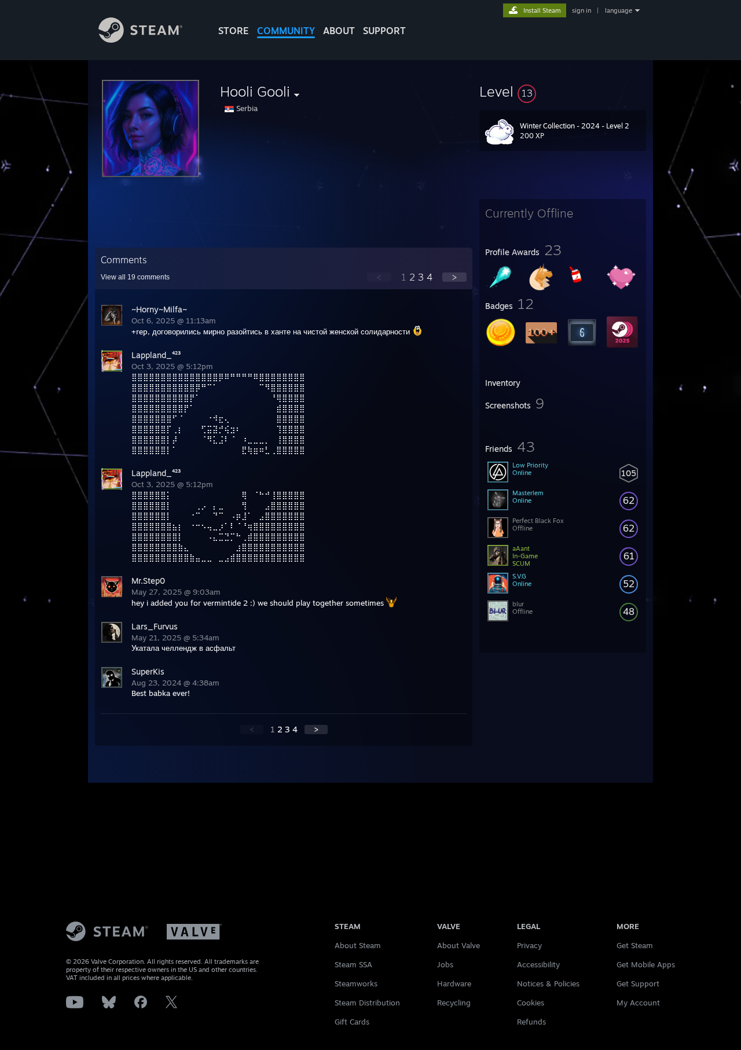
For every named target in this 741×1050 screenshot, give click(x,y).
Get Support (638, 983)
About (339, 30)
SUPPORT (384, 30)
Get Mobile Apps (646, 964)
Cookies (530, 1002)
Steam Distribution (367, 1002)
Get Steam (635, 945)
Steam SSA (353, 964)
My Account (638, 1002)
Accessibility (538, 964)
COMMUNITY (286, 30)
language (618, 10)
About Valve (458, 945)
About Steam (358, 945)
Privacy (529, 945)
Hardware (454, 983)
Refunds (531, 1021)
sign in (581, 10)
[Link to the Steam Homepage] (140, 40)
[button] (562, 91)
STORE (233, 30)
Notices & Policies (548, 983)
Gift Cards (352, 1021)
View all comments (135, 277)
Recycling (454, 1002)
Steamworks (356, 983)
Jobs (445, 964)
